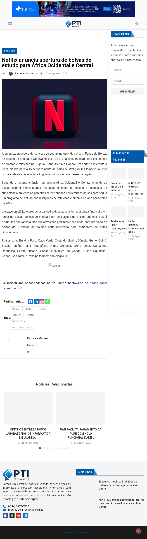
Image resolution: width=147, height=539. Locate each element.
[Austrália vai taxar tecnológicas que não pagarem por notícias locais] (118, 211)
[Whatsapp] (47, 301)
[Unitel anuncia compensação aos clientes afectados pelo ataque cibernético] (136, 211)
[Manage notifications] (138, 531)
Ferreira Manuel (24, 73)
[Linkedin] (36, 301)
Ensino (9, 51)
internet (16, 315)
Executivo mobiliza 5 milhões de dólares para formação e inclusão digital (119, 485)
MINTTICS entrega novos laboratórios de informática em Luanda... (28, 433)
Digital (28, 309)
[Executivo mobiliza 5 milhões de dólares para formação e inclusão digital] (118, 173)
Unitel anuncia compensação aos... (136, 226)
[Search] (137, 24)
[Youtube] (18, 515)
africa (15, 309)
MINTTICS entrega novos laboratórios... (136, 188)
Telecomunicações (22, 327)
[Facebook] (30, 301)
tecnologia (18, 321)
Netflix (31, 315)
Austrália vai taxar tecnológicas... (118, 225)
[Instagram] (41, 301)
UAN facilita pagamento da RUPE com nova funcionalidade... (80, 433)
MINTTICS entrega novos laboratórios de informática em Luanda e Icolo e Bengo (121, 503)
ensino (42, 309)
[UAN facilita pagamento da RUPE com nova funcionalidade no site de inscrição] (80, 408)
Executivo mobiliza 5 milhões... (117, 187)
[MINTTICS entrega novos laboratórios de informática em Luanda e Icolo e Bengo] (28, 408)
